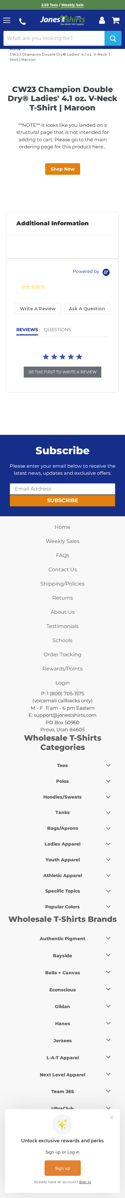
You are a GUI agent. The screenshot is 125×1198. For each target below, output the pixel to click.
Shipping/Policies (62, 584)
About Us (63, 612)
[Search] (112, 38)
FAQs (62, 555)
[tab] (38, 308)
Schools (62, 640)
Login (62, 683)
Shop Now (63, 169)
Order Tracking (62, 654)
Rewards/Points (62, 669)
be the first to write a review (62, 372)
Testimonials (62, 626)
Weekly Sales (62, 541)
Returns (62, 598)
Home (15, 49)
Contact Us (62, 569)
